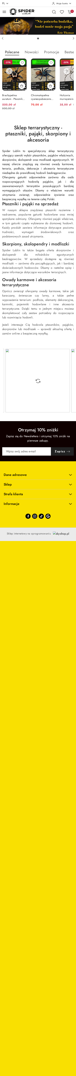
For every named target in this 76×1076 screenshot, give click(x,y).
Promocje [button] (51, 52)
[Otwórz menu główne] (4, 12)
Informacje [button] (11, 503)
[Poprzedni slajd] (2, 38)
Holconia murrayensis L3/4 (41, 97)
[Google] (48, 516)
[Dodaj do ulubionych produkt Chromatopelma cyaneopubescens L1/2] (22, 63)
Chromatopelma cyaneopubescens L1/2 (12, 97)
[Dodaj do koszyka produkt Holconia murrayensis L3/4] (50, 85)
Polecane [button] (12, 52)
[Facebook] (28, 516)
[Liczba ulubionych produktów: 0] (62, 11)
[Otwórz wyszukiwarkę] (54, 11)
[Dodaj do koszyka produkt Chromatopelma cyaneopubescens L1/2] (21, 85)
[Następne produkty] (66, 71)
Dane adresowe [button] (15, 474)
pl (3, 3)
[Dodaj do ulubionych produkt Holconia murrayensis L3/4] (51, 63)
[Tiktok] (41, 516)
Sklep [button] (8, 484)
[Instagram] (34, 516)
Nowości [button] (32, 52)
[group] (38, 26)
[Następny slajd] (73, 38)
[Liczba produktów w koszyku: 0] (70, 11)
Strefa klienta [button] (13, 494)
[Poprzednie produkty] (9, 71)
